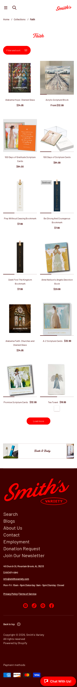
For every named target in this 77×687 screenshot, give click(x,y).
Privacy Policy (10, 593)
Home (6, 19)
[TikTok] (34, 605)
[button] (14, 7)
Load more (38, 421)
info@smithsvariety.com (16, 578)
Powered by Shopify (15, 643)
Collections (19, 19)
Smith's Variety (35, 634)
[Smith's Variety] (64, 7)
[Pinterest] (42, 605)
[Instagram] (25, 605)
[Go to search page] (14, 7)
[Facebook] (51, 605)
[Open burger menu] (5, 7)
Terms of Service (27, 593)
